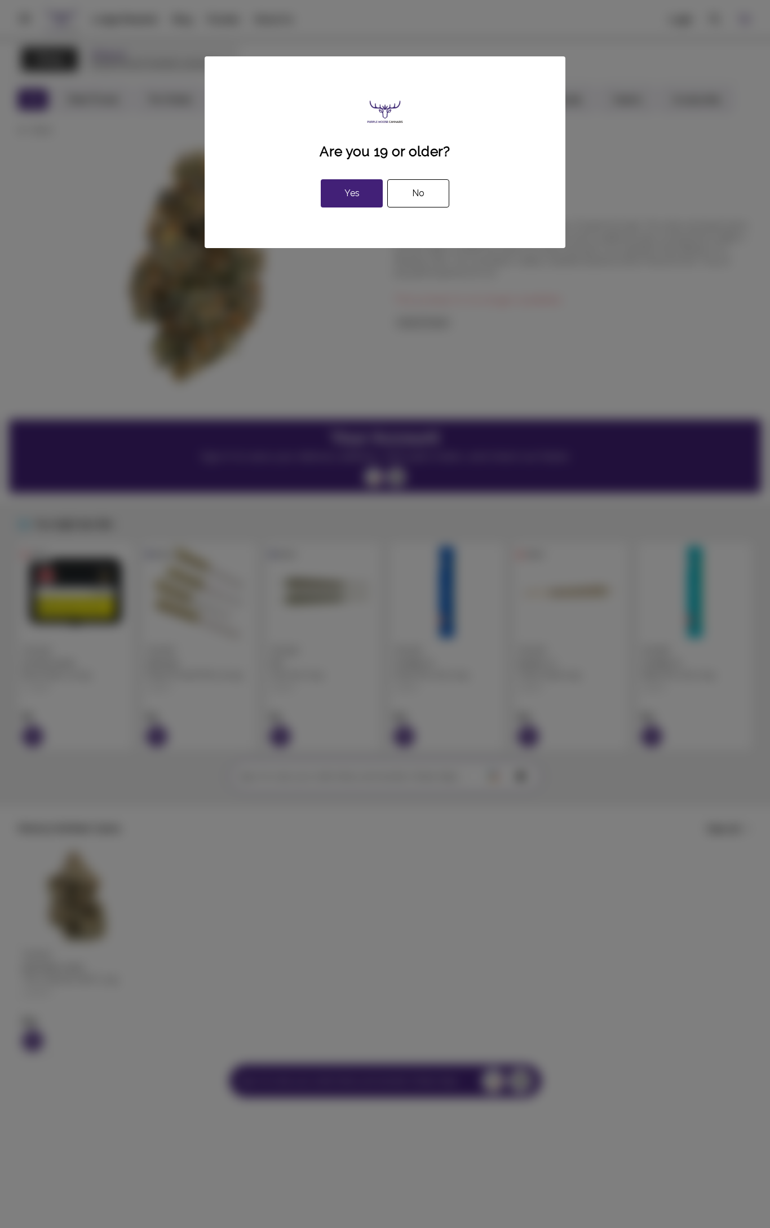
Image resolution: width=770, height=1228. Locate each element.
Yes (352, 193)
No (418, 193)
